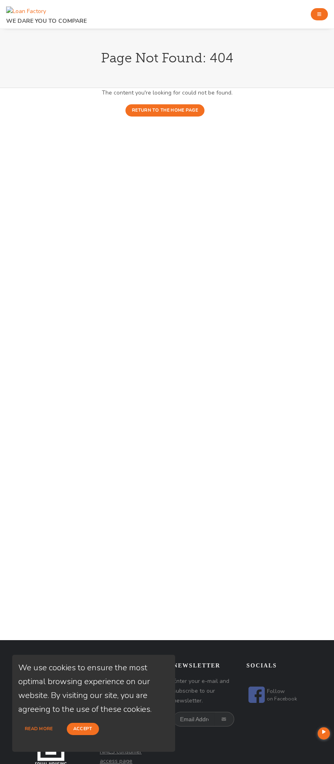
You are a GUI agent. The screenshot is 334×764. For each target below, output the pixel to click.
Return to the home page (165, 110)
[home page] (26, 9)
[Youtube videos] (324, 733)
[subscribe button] (224, 719)
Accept (82, 729)
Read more (39, 729)
